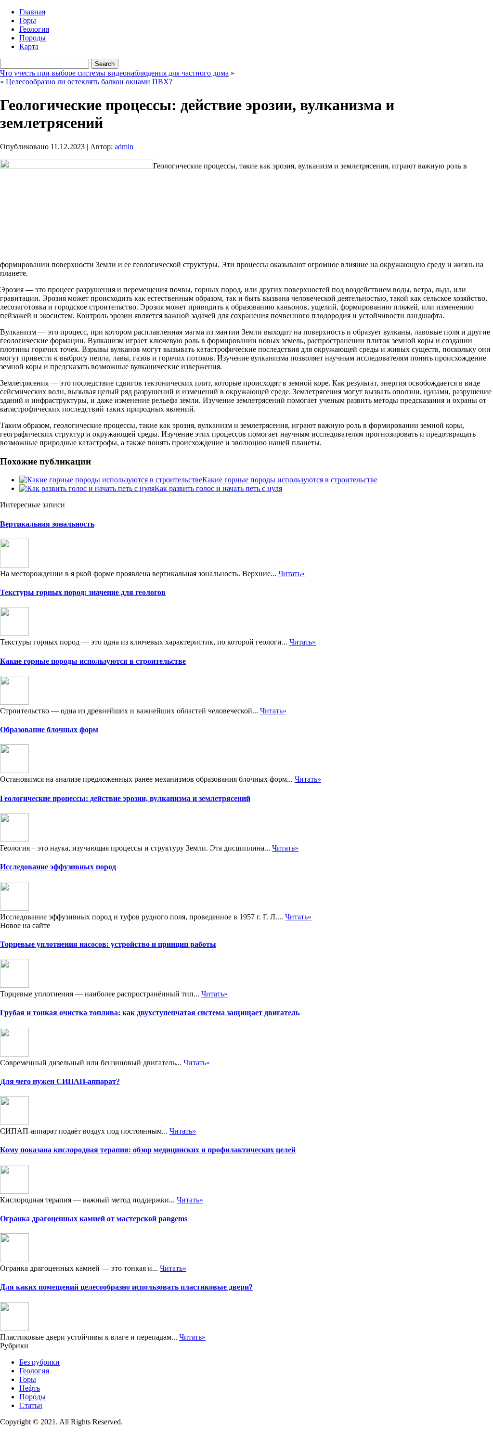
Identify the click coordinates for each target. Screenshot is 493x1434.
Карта (29, 46)
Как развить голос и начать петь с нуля (218, 488)
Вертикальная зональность (47, 524)
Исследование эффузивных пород (58, 867)
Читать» (291, 573)
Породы (32, 38)
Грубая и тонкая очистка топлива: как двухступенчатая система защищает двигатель (149, 1012)
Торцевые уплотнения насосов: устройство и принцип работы (108, 944)
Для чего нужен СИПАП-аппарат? (60, 1081)
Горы (27, 20)
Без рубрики (39, 1362)
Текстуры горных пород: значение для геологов (83, 592)
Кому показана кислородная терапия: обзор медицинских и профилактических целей (148, 1150)
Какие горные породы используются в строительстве (289, 480)
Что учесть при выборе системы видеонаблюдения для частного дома (114, 73)
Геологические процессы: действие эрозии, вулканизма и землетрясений (125, 798)
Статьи (30, 1405)
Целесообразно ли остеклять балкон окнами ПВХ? (89, 82)
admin (124, 146)
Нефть (29, 1388)
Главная (32, 12)
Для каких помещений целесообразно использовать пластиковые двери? (126, 1287)
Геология (34, 29)
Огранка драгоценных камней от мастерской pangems (93, 1218)
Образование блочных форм (49, 729)
